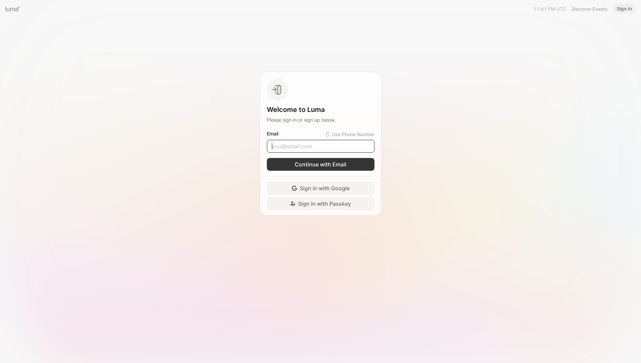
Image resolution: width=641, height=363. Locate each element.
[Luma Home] (12, 8)
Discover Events (590, 9)
